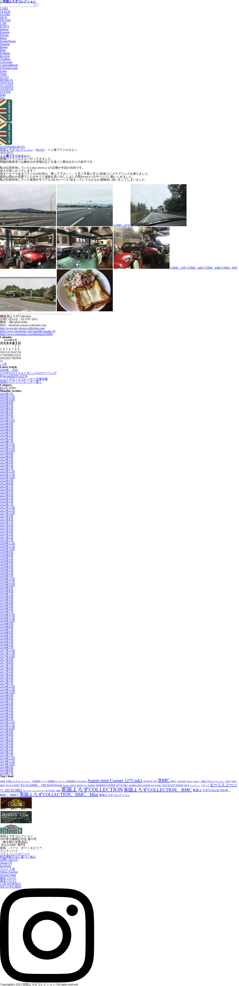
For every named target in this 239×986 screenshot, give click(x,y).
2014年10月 (7, 764)
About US (6, 862)
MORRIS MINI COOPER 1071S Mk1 (145, 785)
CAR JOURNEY (10, 883)
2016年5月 (6, 707)
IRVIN (3, 785)
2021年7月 (6, 522)
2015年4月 (6, 746)
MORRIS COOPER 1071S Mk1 (112, 785)
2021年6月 (6, 525)
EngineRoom (8, 41)
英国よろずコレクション (16, 149)
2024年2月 (6, 438)
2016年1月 (6, 719)
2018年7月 (6, 629)
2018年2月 (6, 644)
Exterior (5, 32)
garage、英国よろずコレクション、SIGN (212, 781)
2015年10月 (7, 728)
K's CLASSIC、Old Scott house (41, 785)
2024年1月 (6, 441)
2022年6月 (6, 489)
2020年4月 (6, 567)
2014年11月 (7, 761)
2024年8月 (6, 426)
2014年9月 (6, 767)
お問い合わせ (9, 860)
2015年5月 (6, 743)
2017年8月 (6, 662)
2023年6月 (6, 456)
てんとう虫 (7, 868)
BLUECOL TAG (150, 781)
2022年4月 (6, 495)
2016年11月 (7, 689)
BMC (164, 780)
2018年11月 (7, 617)
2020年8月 (6, 555)
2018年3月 (6, 641)
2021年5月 (6, 528)
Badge (4, 47)
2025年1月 (6, 417)
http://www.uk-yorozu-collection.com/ (22, 328)
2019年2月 (6, 608)
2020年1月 (6, 576)
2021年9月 (6, 516)
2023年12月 (7, 444)
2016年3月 (6, 713)
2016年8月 (6, 698)
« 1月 (3, 364)
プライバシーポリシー (15, 854)
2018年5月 (6, 635)
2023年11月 (7, 447)
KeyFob (5, 56)
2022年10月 (7, 477)
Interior (4, 29)
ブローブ (205, 785)
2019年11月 (7, 582)
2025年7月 (6, 405)
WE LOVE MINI (10, 886)
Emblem (5, 53)
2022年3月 (6, 498)
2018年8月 (6, 626)
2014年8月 (6, 770)
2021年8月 (6, 519)
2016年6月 (6, 704)
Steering (5, 44)
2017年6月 (6, 668)
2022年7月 (6, 486)
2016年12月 (7, 686)
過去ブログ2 (8, 880)
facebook (5, 865)
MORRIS (91, 785)
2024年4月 (6, 435)
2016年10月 (7, 692)
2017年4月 (6, 674)
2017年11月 (7, 653)
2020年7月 (6, 558)
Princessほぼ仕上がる (14, 376)
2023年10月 (7, 450)
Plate (3, 50)
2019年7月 (6, 594)
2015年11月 (7, 725)
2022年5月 (6, 492)
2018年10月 (7, 620)
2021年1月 (6, 540)
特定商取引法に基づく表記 (18, 857)
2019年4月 (6, 603)
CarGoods (6, 62)
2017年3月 (6, 677)
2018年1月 (6, 647)
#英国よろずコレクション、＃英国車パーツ (26, 781)
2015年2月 (6, 752)
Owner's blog (8, 874)
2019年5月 (6, 600)
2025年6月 (6, 408)
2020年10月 (7, 549)
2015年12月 (7, 722)
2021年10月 (7, 513)
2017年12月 (7, 650)
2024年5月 (6, 432)
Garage (189, 781)
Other (3, 74)
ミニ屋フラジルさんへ (15, 155)
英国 (58, 791)
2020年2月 (6, 573)
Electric (4, 35)
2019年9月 (6, 588)
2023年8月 (6, 453)
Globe (234, 781)
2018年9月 (6, 623)
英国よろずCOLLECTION (92, 789)
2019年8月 (6, 591)
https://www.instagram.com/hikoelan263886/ (26, 334)
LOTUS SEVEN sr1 (78, 785)
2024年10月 (7, 420)
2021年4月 (6, 531)
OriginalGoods (9, 68)
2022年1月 (6, 504)
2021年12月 (7, 507)
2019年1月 (6, 611)
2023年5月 (6, 459)
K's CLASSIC (13, 785)
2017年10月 (7, 656)
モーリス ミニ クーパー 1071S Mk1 (39, 791)
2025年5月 (6, 411)
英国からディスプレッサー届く (21, 382)
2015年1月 (6, 755)
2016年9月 (6, 695)
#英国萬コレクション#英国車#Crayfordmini (67, 781)
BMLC (173, 781)
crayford (181, 781)
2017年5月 (6, 671)
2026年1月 (6, 393)
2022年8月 (6, 483)
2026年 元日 (9, 370)
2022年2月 (6, 501)
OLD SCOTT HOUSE (173, 785)
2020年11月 (7, 546)
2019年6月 (6, 597)
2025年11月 (7, 396)
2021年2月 (6, 537)
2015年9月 (6, 731)
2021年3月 (6, 534)
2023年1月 (6, 468)
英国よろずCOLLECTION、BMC (158, 789)
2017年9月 (6, 659)
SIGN (186, 785)
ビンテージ (195, 785)
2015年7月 (6, 737)
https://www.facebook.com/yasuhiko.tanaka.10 (27, 331)
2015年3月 (6, 749)
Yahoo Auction (9, 871)
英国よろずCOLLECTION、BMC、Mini (59, 794)
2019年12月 (7, 579)
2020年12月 (7, 543)
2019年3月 (6, 606)
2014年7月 (6, 773)
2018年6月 (6, 632)
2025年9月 (6, 402)
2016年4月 (6, 710)
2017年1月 (6, 683)
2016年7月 (6, 701)
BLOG (40, 149)
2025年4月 (6, 414)
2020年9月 (6, 552)
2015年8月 (6, 734)
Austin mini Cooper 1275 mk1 (114, 780)
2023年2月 (6, 465)
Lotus (3, 71)
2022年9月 (6, 480)
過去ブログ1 (8, 877)
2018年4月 (6, 638)
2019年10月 (7, 585)
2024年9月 (6, 423)
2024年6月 (6, 429)
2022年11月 (7, 474)
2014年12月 (7, 758)
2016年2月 (6, 716)
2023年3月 (6, 462)
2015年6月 (6, 740)
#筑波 (2, 781)
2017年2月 (6, 680)
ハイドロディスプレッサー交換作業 (24, 379)
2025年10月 (7, 399)
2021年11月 (7, 510)
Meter (3, 38)
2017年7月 (6, 665)
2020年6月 (6, 561)
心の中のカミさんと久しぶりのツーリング (28, 373)
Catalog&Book (9, 65)
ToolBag (5, 59)
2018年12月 (7, 614)
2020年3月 (6, 570)
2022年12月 (7, 471)
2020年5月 (6, 564)
